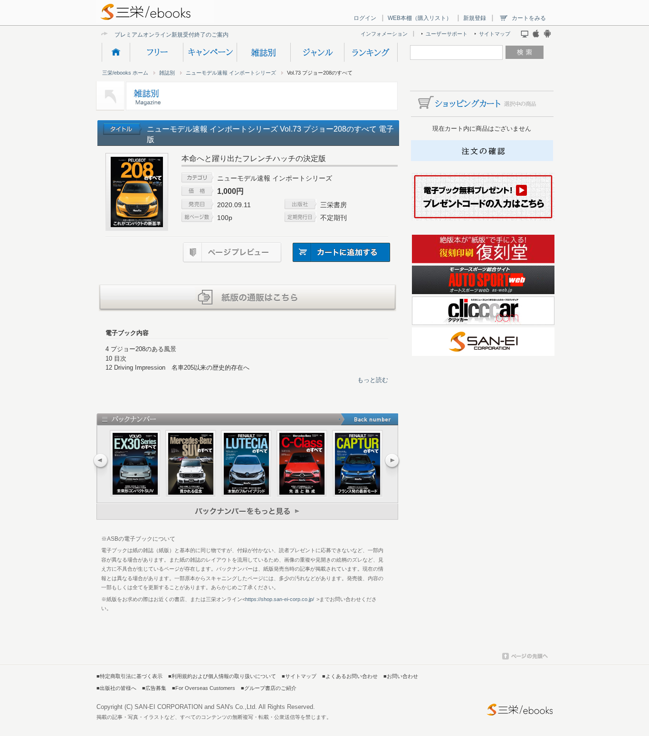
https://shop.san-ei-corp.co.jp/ (279, 599)
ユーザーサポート (447, 34)
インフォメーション (384, 34)
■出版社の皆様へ (116, 688)
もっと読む (372, 379)
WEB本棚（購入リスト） (420, 18)
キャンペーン (210, 52)
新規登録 (474, 18)
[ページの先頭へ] (525, 657)
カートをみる (529, 18)
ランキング (371, 52)
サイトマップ (494, 34)
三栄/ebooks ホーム (125, 73)
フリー (156, 52)
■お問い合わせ (400, 676)
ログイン (364, 18)
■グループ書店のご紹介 (268, 688)
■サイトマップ (299, 676)
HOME (116, 52)
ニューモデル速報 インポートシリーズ (231, 73)
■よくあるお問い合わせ (350, 676)
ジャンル (317, 52)
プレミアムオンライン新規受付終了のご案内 (172, 34)
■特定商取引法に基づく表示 (129, 676)
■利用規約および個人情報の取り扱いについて (222, 676)
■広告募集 (154, 688)
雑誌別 (263, 52)
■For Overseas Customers (203, 688)
